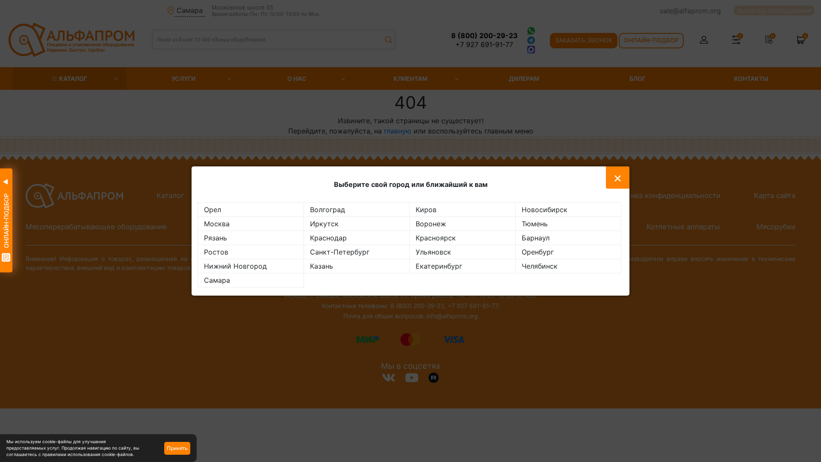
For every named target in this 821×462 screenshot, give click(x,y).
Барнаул (535, 238)
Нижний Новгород (235, 266)
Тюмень (535, 223)
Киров (426, 209)
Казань (321, 266)
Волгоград (327, 209)
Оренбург (538, 252)
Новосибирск (544, 209)
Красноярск (436, 238)
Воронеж (431, 223)
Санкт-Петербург (339, 252)
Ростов (216, 252)
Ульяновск (433, 252)
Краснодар (328, 238)
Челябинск (540, 266)
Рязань (215, 238)
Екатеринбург (439, 266)
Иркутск (324, 223)
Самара (217, 280)
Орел (212, 209)
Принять (177, 448)
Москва (217, 223)
